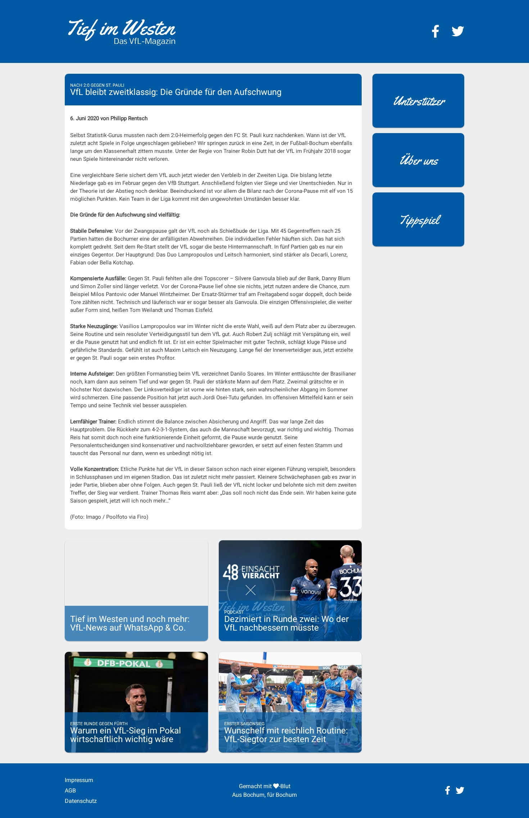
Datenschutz (81, 800)
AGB (70, 790)
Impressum (79, 780)
